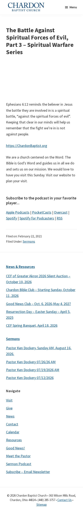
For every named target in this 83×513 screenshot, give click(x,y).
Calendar (12, 432)
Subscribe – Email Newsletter (28, 471)
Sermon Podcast (18, 464)
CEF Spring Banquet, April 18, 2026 (31, 325)
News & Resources (20, 266)
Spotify (11, 218)
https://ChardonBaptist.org (26, 145)
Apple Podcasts (17, 212)
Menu (73, 7)
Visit (9, 400)
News (10, 416)
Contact (12, 424)
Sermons (29, 241)
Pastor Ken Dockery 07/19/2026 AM (32, 369)
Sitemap (41, 505)
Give (9, 408)
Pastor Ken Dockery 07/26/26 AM (31, 362)
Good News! (15, 448)
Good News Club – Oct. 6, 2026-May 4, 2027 (38, 303)
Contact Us (64, 500)
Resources (14, 440)
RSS (59, 218)
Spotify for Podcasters (37, 218)
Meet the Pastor (18, 456)
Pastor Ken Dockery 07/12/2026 (30, 377)
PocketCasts (41, 212)
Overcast (60, 212)
